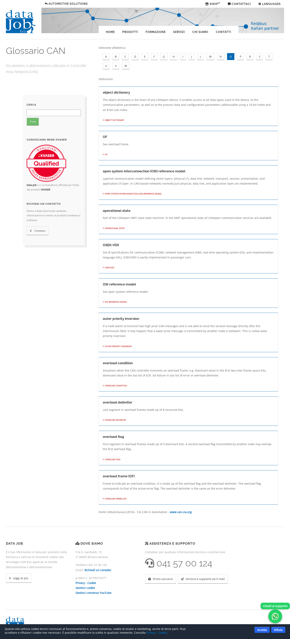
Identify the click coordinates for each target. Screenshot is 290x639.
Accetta (262, 630)
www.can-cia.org (181, 512)
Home (110, 32)
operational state (114, 228)
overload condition (115, 385)
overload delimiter (115, 419)
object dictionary (114, 120)
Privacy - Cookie (86, 583)
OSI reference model (115, 301)
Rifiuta (278, 630)
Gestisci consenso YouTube (93, 593)
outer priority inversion (118, 346)
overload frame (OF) (115, 498)
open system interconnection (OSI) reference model (133, 193)
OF (106, 154)
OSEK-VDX (109, 267)
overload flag (112, 459)
